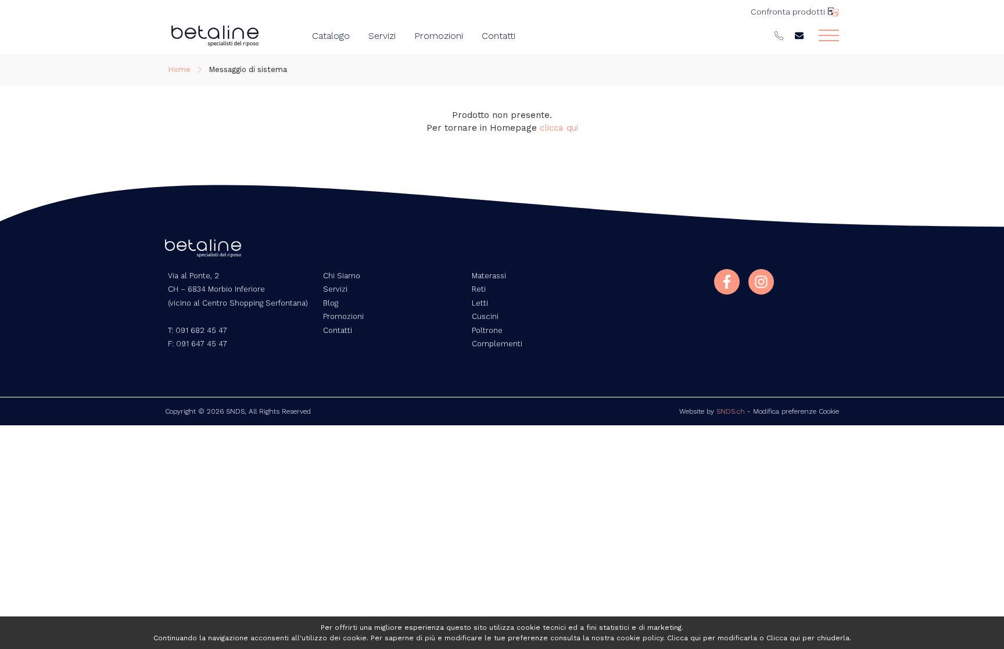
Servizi (382, 35)
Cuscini (485, 316)
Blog (330, 303)
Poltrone (487, 330)
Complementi (497, 343)
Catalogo (331, 35)
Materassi (489, 275)
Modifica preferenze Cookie (796, 411)
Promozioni (438, 35)
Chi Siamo (341, 275)
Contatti (498, 35)
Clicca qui (684, 638)
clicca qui (559, 128)
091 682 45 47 (201, 330)
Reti (479, 289)
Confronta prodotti (788, 11)
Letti (480, 303)
